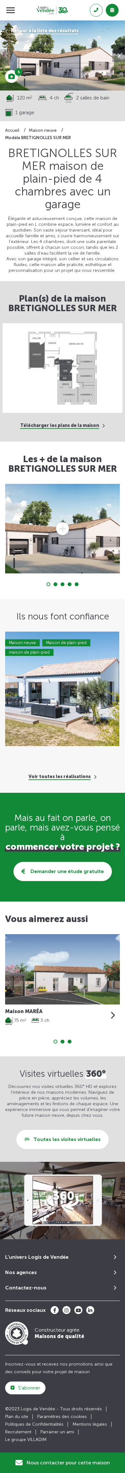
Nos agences (21, 1272)
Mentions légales (89, 1424)
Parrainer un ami (57, 1432)
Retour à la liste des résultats (45, 31)
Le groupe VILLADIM (25, 1439)
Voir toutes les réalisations (60, 776)
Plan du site (16, 1416)
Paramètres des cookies (62, 1416)
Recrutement (18, 1432)
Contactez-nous (25, 1288)
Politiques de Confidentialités (34, 1424)
